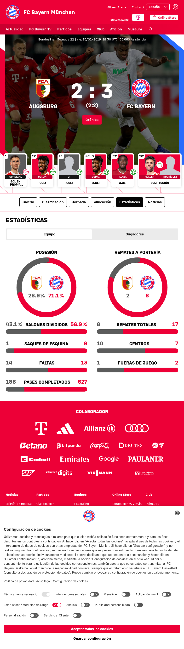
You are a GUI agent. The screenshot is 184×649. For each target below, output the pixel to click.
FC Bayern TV (40, 29)
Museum (135, 29)
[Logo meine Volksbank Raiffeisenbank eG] (144, 473)
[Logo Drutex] (131, 446)
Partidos (64, 29)
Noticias (12, 494)
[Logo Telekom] (41, 428)
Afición (116, 29)
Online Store (121, 494)
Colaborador (92, 411)
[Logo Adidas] (66, 428)
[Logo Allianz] (99, 428)
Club (100, 29)
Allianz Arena (116, 7)
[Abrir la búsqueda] (151, 29)
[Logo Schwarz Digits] (58, 473)
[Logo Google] (109, 459)
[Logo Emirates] (74, 459)
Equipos (84, 29)
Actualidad (14, 29)
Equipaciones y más (127, 503)
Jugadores (135, 234)
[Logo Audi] (137, 428)
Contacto (138, 7)
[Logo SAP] (29, 473)
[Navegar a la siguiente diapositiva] (143, 7)
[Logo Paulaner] (146, 459)
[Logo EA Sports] (158, 446)
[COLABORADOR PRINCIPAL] (138, 17)
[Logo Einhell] (35, 459)
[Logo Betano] (33, 446)
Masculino (81, 503)
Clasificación (45, 503)
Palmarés (152, 503)
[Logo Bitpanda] (68, 446)
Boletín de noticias (19, 503)
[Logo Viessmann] (99, 473)
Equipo (49, 234)
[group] (92, 171)
